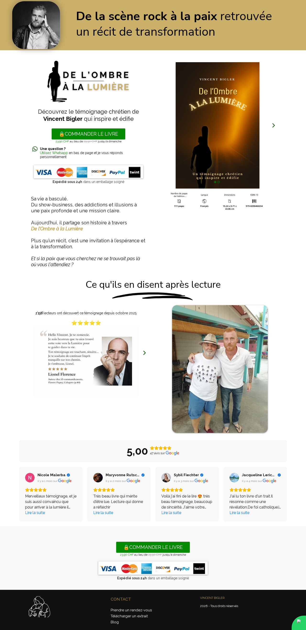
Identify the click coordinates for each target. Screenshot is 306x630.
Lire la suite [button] (35, 512)
